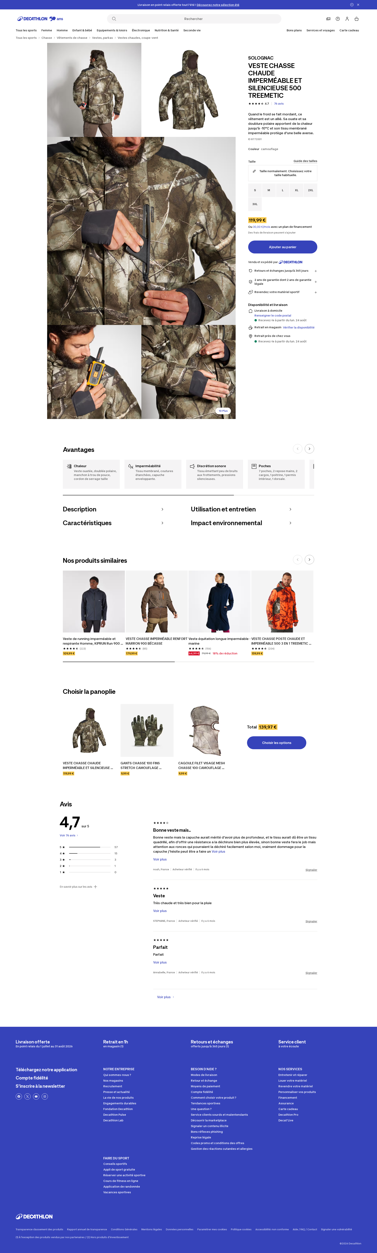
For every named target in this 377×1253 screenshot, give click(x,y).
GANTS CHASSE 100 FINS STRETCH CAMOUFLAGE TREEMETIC (141, 765)
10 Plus (223, 410)
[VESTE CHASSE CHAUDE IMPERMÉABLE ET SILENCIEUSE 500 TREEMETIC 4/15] (94, 372)
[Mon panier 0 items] (356, 19)
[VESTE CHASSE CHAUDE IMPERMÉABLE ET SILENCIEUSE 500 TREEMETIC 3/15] (141, 231)
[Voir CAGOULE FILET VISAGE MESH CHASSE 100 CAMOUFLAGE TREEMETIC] (204, 730)
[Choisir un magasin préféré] (328, 19)
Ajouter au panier (282, 247)
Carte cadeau (349, 30)
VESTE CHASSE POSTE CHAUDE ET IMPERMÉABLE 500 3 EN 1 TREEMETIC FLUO (280, 641)
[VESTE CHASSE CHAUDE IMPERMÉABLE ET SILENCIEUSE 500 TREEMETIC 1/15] (188, 90)
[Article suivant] (309, 448)
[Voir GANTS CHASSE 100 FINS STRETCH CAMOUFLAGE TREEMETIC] (147, 730)
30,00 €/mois (261, 226)
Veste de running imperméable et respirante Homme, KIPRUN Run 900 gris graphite (92, 641)
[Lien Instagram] (45, 1096)
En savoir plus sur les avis (76, 886)
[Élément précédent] (297, 448)
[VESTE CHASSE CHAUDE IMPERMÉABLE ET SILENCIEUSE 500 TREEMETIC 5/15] (188, 372)
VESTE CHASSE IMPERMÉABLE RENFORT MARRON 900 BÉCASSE (157, 641)
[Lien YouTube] (36, 1096)
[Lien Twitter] (27, 1096)
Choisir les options (276, 743)
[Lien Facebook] (19, 1096)
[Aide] (337, 19)
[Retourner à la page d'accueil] (40, 18)
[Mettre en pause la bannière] (352, 5)
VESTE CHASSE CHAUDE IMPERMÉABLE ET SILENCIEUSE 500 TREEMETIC (87, 765)
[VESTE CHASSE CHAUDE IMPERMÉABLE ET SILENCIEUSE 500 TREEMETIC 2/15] (94, 90)
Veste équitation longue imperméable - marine (219, 641)
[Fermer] (358, 5)
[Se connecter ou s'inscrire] (347, 19)
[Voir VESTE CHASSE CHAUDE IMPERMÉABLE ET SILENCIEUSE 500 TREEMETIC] (89, 730)
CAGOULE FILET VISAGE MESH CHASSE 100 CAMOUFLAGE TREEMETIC (202, 765)
